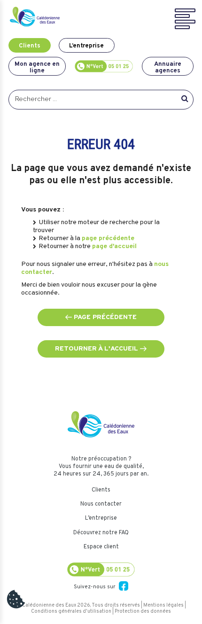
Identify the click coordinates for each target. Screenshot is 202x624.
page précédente (108, 238)
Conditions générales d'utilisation (71, 611)
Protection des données (143, 611)
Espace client (101, 547)
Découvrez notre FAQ (101, 533)
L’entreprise (86, 46)
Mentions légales (163, 605)
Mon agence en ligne (37, 67)
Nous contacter (101, 504)
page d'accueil (114, 246)
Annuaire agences (167, 67)
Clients (29, 46)
